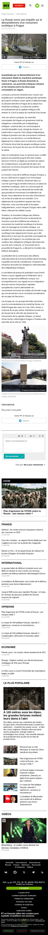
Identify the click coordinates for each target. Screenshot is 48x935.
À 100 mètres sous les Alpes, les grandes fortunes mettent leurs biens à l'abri (22, 715)
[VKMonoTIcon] (6, 872)
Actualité (9, 862)
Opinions (8, 606)
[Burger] (42, 6)
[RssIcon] (42, 872)
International (8, 404)
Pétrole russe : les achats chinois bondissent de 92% (24, 652)
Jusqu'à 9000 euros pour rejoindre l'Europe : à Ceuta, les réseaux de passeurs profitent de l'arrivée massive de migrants (24, 594)
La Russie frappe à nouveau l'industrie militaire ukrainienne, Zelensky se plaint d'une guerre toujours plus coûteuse (31, 775)
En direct (19, 5)
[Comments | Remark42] (24, 450)
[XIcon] (24, 872)
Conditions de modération (24, 905)
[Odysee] (15, 872)
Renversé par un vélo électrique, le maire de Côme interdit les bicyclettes (32, 749)
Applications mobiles (24, 911)
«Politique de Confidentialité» (19, 926)
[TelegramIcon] (33, 872)
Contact (24, 908)
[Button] (37, 6)
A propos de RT (24, 893)
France (7, 524)
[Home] (6, 5)
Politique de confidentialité (24, 899)
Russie (8, 865)
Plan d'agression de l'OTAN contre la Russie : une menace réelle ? (31, 761)
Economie (8, 647)
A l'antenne (20, 867)
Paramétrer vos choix (24, 902)
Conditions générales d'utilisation (24, 896)
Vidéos (6, 814)
